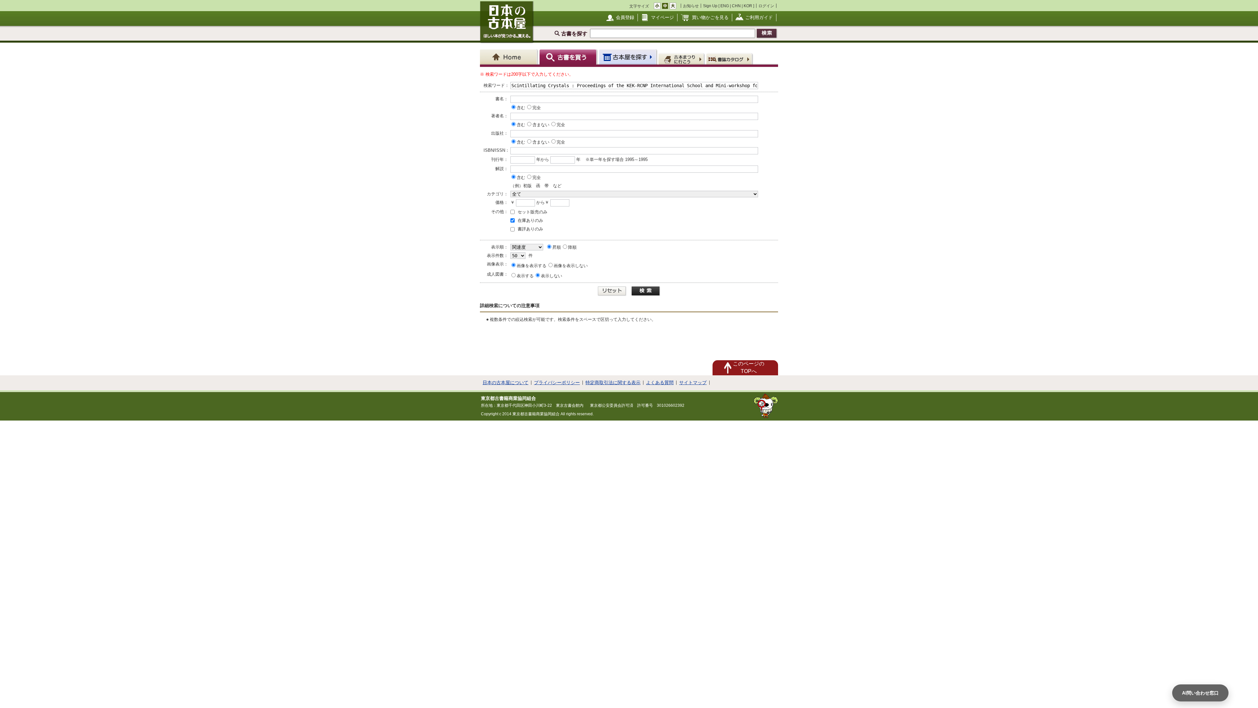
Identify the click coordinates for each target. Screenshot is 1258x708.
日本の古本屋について (505, 382)
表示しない (551, 275)
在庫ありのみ (530, 220)
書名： (501, 98)
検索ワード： (496, 85)
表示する (525, 275)
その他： (499, 211)
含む (521, 107)
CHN (736, 6)
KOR (748, 6)
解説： (501, 168)
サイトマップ (693, 382)
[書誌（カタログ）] (730, 59)
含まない (540, 124)
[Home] (509, 57)
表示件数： (497, 255)
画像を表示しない (571, 265)
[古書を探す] (569, 57)
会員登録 (625, 17)
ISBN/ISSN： (496, 150)
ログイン (766, 6)
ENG (724, 6)
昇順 (556, 247)
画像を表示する (531, 265)
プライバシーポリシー (557, 382)
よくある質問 (660, 382)
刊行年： (499, 159)
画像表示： (497, 264)
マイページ (662, 17)
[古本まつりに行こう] (682, 59)
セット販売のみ (532, 211)
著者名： (499, 115)
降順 (572, 247)
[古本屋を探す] (628, 57)
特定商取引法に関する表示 (612, 382)
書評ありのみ (530, 228)
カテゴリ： (497, 193)
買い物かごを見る (710, 17)
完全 (536, 107)
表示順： (499, 247)
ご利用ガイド (759, 17)
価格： (501, 202)
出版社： (499, 133)
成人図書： (497, 274)
